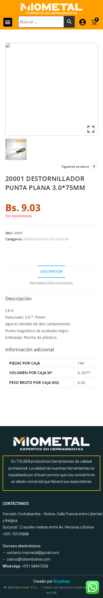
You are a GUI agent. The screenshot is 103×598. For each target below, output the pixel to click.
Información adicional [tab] (51, 283)
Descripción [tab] (51, 271)
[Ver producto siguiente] (94, 166)
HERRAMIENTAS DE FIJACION (46, 239)
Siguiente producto (75, 166)
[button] (7, 22)
